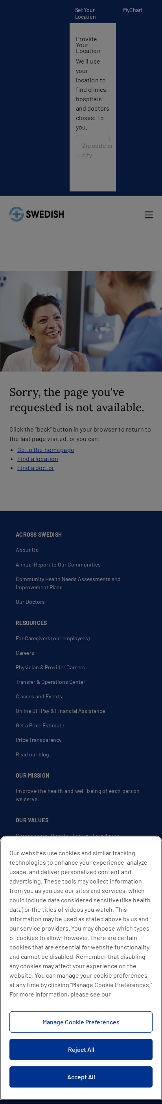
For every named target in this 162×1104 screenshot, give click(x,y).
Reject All (81, 1049)
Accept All (81, 1076)
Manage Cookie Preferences (81, 1022)
